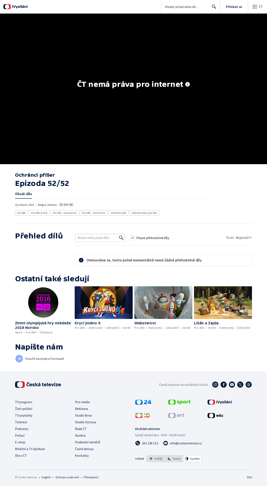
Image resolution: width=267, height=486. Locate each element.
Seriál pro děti (118, 212)
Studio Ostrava (85, 422)
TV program (23, 402)
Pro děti (21, 212)
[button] (44, 302)
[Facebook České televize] (223, 384)
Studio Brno (83, 415)
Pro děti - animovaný (65, 212)
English (46, 477)
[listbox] (174, 458)
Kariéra (80, 435)
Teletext (21, 422)
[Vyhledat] (121, 238)
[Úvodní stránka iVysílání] (19, 6)
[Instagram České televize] (215, 384)
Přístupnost (90, 477)
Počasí (19, 435)
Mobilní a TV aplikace (30, 449)
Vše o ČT (21, 455)
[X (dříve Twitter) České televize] (240, 384)
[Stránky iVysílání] (220, 403)
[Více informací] (187, 85)
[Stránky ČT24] (143, 403)
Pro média (82, 402)
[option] (156, 458)
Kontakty (82, 455)
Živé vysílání (23, 409)
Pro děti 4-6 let (39, 212)
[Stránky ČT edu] (215, 417)
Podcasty (21, 429)
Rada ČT (81, 429)
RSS (249, 477)
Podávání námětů (87, 442)
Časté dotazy (84, 449)
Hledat (214, 7)
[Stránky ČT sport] (179, 403)
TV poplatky (23, 415)
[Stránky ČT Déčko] (142, 417)
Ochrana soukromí (67, 477)
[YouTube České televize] (232, 384)
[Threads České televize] (248, 384)
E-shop (20, 442)
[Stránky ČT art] (176, 417)
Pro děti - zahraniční (93, 212)
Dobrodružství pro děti (144, 212)
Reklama (81, 409)
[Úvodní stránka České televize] (38, 384)
